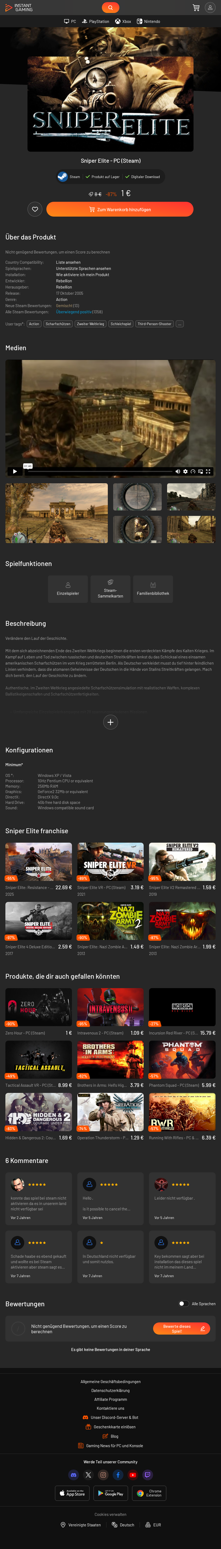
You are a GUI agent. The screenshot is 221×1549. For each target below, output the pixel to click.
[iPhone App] (72, 1493)
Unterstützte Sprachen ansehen (83, 268)
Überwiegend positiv (74, 311)
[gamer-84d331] (89, 1242)
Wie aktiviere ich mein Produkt (82, 274)
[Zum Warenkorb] (196, 7)
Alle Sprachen (204, 1303)
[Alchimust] (17, 1242)
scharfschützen (58, 324)
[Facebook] (118, 1475)
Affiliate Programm (110, 1399)
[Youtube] (132, 1475)
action (34, 324)
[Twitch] (147, 1475)
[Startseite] (18, 8)
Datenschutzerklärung (110, 1390)
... (179, 324)
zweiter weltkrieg (90, 324)
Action (61, 299)
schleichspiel (121, 324)
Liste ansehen (68, 262)
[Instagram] (103, 1475)
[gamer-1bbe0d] (89, 1184)
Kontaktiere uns (110, 1408)
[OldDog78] (17, 1184)
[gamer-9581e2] (161, 1242)
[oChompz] (161, 1184)
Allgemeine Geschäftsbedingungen (111, 1381)
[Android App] (111, 1493)
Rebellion (64, 280)
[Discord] (73, 1475)
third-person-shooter (154, 324)
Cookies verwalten (110, 1514)
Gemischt (64, 305)
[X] (88, 1475)
